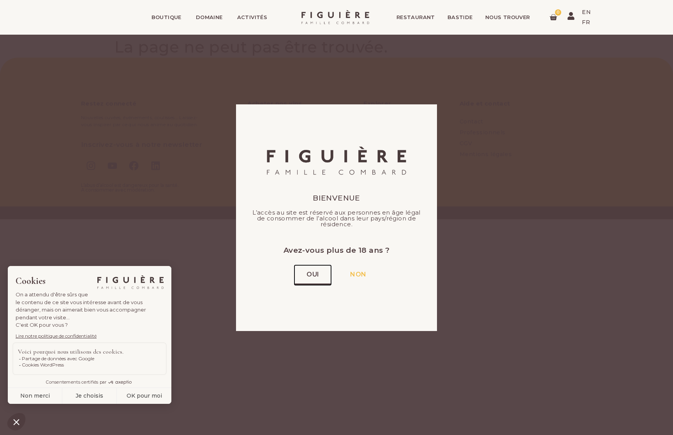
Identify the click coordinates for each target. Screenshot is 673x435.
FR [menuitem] (586, 22)
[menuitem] (586, 12)
